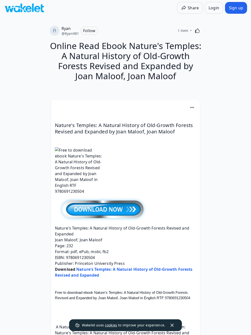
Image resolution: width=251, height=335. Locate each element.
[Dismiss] (172, 325)
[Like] (197, 31)
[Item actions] (192, 107)
